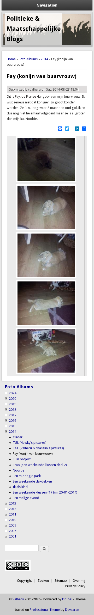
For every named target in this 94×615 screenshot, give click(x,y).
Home (11, 59)
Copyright (24, 581)
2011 (12, 514)
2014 (44, 59)
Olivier (17, 437)
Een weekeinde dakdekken (32, 481)
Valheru (18, 599)
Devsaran (72, 610)
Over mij (79, 581)
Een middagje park (27, 476)
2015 (12, 426)
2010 (12, 520)
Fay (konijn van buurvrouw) (33, 454)
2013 (12, 503)
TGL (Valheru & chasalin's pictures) (38, 448)
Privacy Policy (75, 586)
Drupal (67, 599)
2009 (12, 525)
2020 (12, 399)
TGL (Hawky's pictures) (29, 443)
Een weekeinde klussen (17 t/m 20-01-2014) (45, 492)
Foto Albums (28, 59)
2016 (12, 421)
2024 (12, 393)
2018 (12, 410)
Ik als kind (20, 487)
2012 (12, 509)
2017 (12, 415)
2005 (12, 531)
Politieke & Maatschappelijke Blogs (34, 29)
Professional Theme (45, 610)
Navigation (47, 5)
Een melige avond (26, 498)
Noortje (18, 470)
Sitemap (61, 581)
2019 (12, 404)
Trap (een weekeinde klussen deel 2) (40, 465)
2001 (12, 536)
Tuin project (22, 459)
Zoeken (43, 581)
